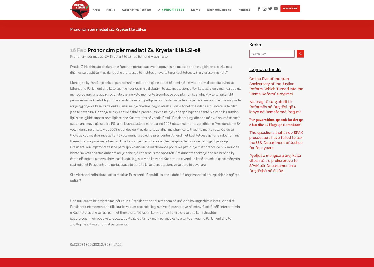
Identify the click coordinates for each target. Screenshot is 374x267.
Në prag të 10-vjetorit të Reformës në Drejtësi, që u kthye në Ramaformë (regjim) (275, 106)
